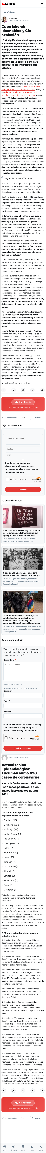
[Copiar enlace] (42, 390)
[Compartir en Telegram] (32, 390)
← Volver (9, 12)
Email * (6, 701)
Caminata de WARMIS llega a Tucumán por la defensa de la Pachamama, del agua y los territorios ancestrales (21, 533)
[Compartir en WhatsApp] (23, 390)
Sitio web (7, 711)
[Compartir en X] (13, 390)
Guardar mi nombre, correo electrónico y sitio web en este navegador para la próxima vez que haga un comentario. (21, 467)
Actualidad (6, 383)
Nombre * (8, 691)
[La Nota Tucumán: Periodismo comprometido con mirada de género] (8, 3)
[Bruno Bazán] (5, 19)
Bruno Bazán (13, 18)
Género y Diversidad (20, 383)
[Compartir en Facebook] (3, 390)
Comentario (9, 660)
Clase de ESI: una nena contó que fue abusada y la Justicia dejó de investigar (21, 574)
